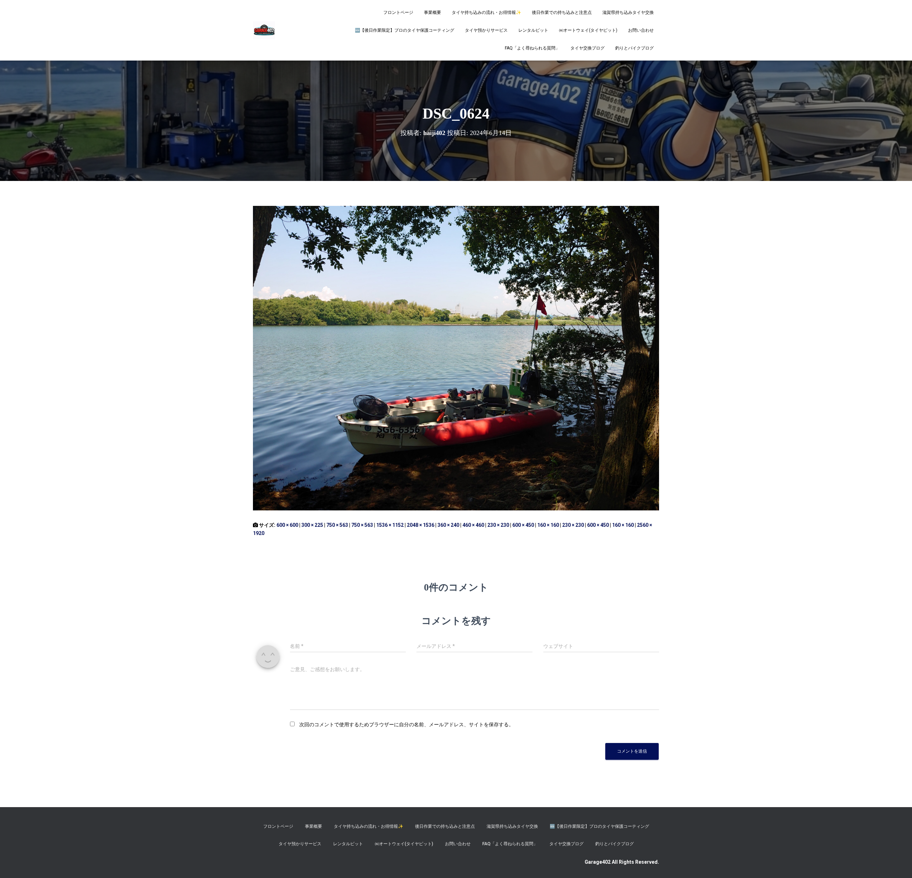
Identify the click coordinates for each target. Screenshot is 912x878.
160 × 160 (548, 525)
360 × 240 (448, 525)
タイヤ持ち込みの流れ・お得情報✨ (486, 12)
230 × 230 (498, 525)
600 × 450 (523, 525)
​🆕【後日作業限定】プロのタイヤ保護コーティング (404, 30)
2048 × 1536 (420, 525)
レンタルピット (533, 30)
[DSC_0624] (456, 357)
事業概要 (432, 12)
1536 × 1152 (390, 525)
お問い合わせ (641, 30)
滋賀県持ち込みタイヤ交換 (628, 12)
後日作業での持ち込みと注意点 (562, 12)
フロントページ (398, 12)
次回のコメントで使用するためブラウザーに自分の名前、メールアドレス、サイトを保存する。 (406, 724)
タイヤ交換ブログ (587, 48)
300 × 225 (312, 525)
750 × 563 (337, 525)
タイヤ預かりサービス (486, 30)
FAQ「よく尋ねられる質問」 (532, 48)
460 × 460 (473, 525)
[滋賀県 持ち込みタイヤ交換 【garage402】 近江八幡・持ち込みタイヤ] (264, 30)
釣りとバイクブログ (634, 48)
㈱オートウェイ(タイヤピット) (588, 30)
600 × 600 (287, 525)
